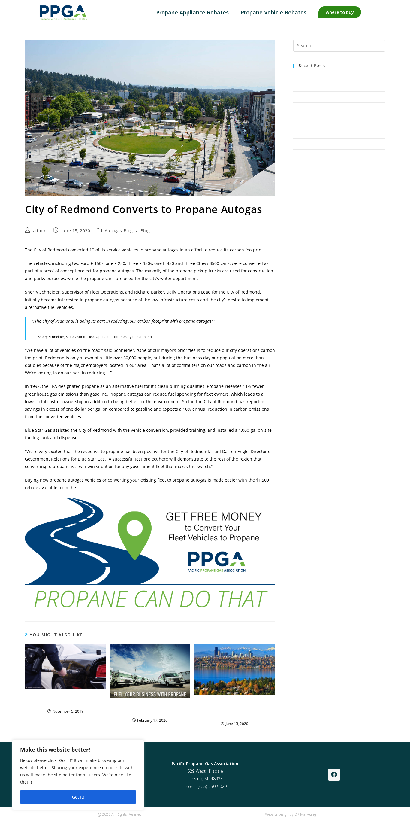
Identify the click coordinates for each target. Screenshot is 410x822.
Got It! (78, 797)
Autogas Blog (119, 230)
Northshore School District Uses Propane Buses (335, 96)
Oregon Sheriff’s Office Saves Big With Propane (65, 699)
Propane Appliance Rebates (192, 12)
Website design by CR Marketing (290, 814)
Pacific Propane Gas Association (108, 487)
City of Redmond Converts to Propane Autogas (335, 143)
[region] (78, 775)
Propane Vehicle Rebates (273, 12)
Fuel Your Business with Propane (150, 708)
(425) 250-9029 (212, 786)
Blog (145, 230)
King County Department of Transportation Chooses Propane (234, 709)
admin (40, 230)
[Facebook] (334, 775)
